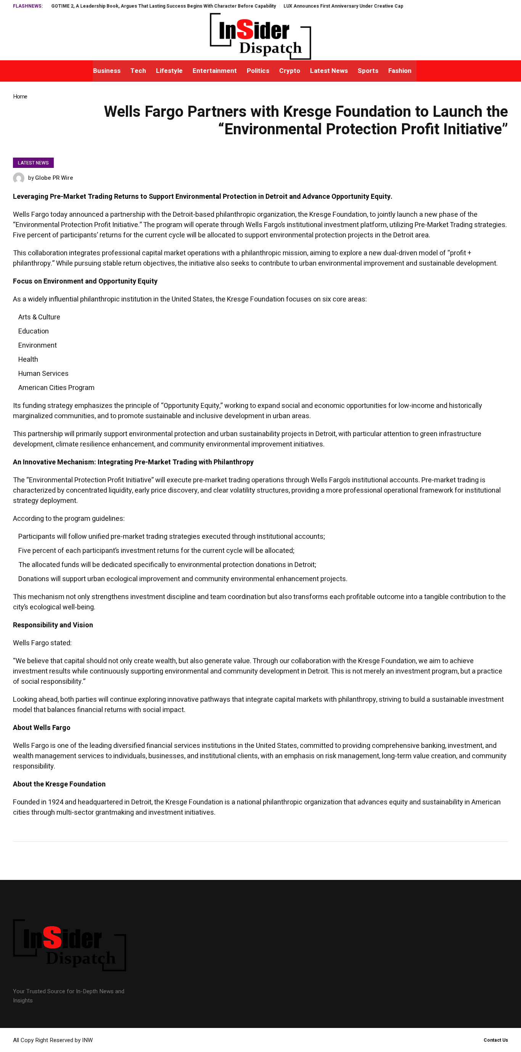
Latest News (33, 162)
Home (20, 96)
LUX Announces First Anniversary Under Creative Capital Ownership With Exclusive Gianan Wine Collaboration (385, 6)
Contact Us (496, 1040)
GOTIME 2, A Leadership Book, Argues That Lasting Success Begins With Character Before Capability (143, 6)
